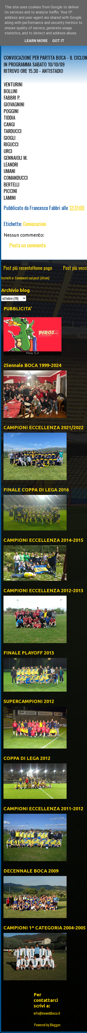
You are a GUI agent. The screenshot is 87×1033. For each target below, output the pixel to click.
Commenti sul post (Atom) (32, 277)
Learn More (36, 41)
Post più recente (17, 267)
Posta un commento (28, 245)
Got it (58, 41)
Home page (42, 267)
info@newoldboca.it (47, 1013)
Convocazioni (34, 223)
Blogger (55, 1024)
